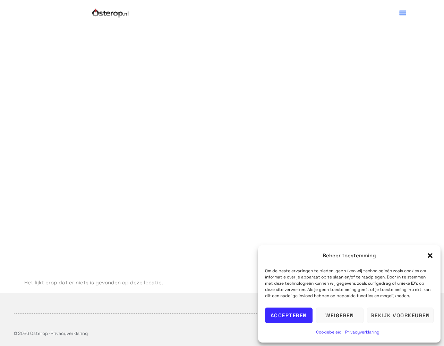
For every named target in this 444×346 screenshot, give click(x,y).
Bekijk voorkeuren (400, 315)
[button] (430, 255)
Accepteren (289, 315)
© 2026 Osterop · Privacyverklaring (51, 333)
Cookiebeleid (329, 332)
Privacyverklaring (362, 332)
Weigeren (339, 315)
